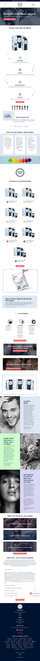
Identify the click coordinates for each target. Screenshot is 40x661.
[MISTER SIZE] (20, 606)
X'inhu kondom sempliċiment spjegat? (11, 593)
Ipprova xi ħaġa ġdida (19, 553)
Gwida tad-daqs (36, 593)
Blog (20, 620)
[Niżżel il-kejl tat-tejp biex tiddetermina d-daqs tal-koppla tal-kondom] (20, 281)
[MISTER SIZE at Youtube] (20, 630)
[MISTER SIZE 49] (28, 192)
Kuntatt (20, 623)
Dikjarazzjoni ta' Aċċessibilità (20, 652)
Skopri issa (19, 102)
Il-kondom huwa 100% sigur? (9, 590)
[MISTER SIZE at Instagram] (19, 630)
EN (35, 4)
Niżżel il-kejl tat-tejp (19, 340)
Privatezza (20, 654)
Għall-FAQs (19, 599)
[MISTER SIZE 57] (28, 212)
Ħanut (20, 614)
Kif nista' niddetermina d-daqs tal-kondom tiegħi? (13, 588)
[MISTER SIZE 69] (20, 251)
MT (33, 4)
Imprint (20, 653)
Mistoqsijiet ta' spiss (20, 619)
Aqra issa (19, 526)
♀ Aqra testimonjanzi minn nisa (29, 511)
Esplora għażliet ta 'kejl (19, 350)
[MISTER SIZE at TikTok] (22, 630)
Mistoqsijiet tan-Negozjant (20, 621)
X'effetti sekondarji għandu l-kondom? (11, 595)
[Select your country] (32, 4)
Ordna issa (19, 266)
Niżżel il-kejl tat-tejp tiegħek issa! (11, 306)
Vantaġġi (20, 613)
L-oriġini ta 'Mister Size (8, 569)
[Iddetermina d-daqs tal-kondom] (31, 593)
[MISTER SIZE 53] (11, 212)
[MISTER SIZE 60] (11, 232)
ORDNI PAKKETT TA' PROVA (13, 368)
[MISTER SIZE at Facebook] (17, 630)
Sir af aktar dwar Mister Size (9, 585)
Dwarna (20, 615)
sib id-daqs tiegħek (9, 19)
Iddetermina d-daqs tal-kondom (20, 612)
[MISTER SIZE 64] (28, 232)
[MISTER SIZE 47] (11, 192)
